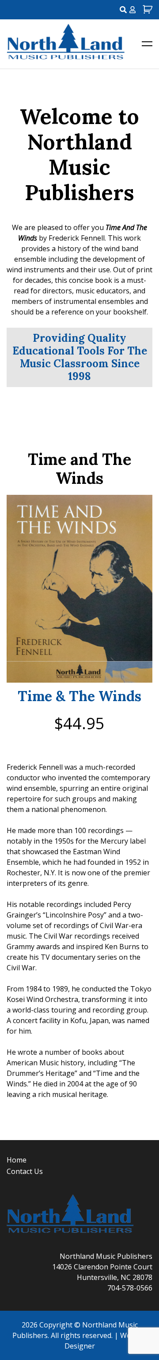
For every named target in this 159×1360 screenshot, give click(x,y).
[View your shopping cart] (146, 9)
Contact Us (25, 1171)
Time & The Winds (79, 696)
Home (16, 1160)
